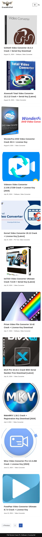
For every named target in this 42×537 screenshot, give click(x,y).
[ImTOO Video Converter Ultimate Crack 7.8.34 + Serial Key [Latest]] (21, 260)
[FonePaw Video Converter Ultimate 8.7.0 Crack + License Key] (21, 488)
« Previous (6, 525)
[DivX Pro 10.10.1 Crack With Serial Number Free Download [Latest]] (21, 351)
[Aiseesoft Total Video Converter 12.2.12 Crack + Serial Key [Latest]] (21, 75)
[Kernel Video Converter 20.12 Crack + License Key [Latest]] (21, 215)
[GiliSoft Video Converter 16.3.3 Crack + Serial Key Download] (21, 29)
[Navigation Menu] (35, 4)
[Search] (39, 5)
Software (18, 54)
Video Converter (27, 54)
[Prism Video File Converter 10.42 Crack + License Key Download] (21, 306)
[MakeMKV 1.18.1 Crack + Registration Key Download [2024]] (21, 397)
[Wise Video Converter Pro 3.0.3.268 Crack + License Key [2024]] (21, 443)
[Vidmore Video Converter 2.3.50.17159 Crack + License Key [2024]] (21, 166)
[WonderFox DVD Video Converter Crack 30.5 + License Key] (21, 120)
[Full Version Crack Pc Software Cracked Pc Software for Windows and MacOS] (7, 4)
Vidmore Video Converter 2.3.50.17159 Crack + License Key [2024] (19, 187)
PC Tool (16, 240)
